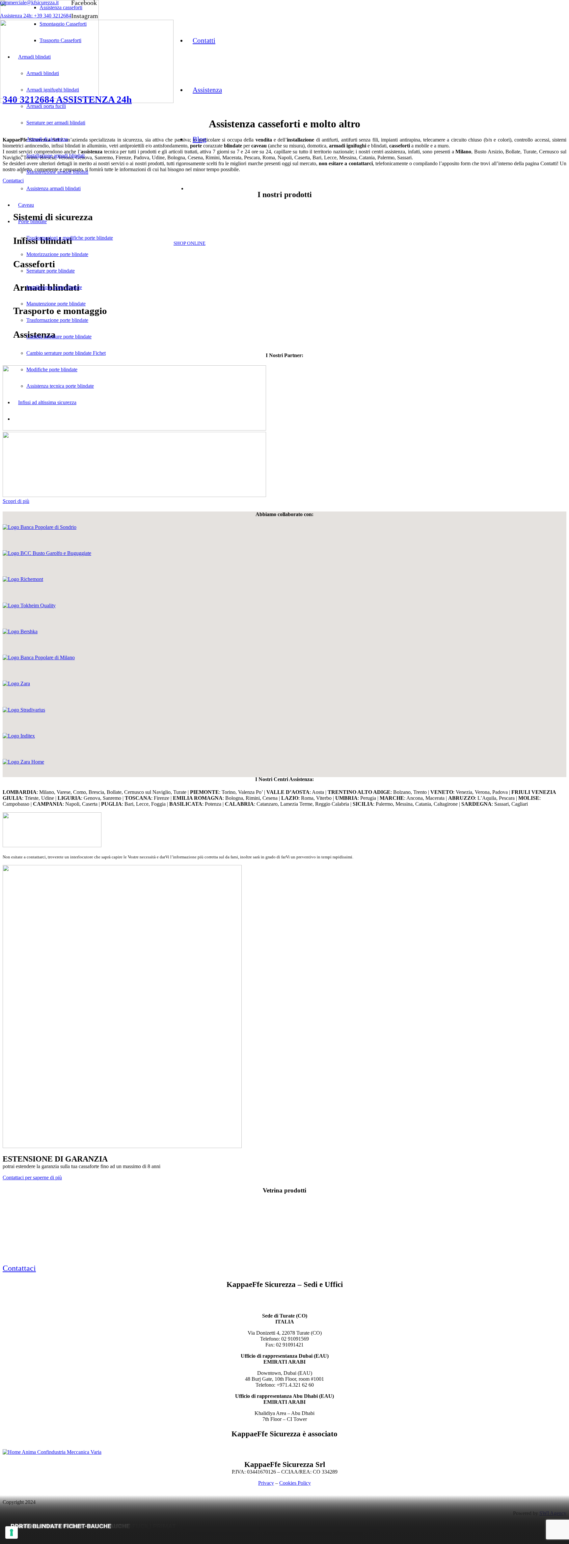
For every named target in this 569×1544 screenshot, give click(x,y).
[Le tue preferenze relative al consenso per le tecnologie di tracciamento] (11, 1532)
